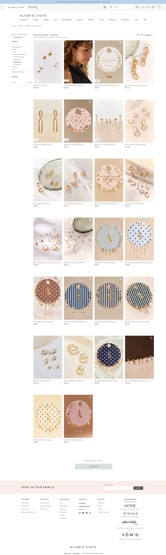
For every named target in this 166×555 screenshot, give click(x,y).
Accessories (125, 20)
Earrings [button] (14, 52)
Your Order (25, 499)
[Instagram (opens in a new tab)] (80, 513)
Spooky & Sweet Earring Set (74, 144)
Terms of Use (67, 553)
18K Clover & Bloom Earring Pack (106, 204)
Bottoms (91, 20)
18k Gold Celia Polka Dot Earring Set (138, 263)
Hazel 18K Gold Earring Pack (43, 322)
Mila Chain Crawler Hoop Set (105, 144)
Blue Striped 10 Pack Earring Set (75, 322)
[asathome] (130, 504)
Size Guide (62, 509)
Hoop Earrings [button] (17, 59)
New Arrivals (23, 20)
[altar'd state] (33, 16)
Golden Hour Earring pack (134, 204)
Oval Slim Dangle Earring (42, 144)
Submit (138, 488)
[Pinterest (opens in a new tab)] (86, 513)
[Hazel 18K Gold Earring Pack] (47, 298)
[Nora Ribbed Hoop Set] (47, 180)
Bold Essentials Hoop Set (42, 381)
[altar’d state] (16, 7)
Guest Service (64, 499)
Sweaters (80, 20)
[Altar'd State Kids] (130, 522)
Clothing (35, 20)
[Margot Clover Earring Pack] (78, 239)
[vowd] (130, 534)
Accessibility (63, 518)
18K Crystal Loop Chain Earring (136, 85)
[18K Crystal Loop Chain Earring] (139, 61)
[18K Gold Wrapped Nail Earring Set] (139, 357)
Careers (100, 509)
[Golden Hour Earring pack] (139, 180)
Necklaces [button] (14, 67)
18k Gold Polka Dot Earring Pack (106, 381)
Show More (93, 466)
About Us (101, 499)
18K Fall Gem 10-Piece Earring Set (106, 85)
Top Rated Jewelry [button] (16, 47)
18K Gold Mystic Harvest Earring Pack (46, 263)
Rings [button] (13, 69)
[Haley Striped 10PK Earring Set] (109, 298)
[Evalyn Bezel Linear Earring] (78, 61)
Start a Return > (25, 503)
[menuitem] (23, 20)
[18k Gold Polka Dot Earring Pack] (109, 357)
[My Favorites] (137, 7)
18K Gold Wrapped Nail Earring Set (137, 381)
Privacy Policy (76, 553)
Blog (99, 506)
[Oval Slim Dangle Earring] (47, 121)
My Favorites (43, 509)
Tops (55, 20)
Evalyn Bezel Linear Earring (73, 85)
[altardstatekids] (33, 7)
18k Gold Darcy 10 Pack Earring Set (137, 322)
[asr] (130, 513)
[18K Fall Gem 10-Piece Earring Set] (109, 61)
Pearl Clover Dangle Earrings (135, 144)
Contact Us (83, 499)
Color (14, 82)
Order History (24, 509)
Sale (145, 20)
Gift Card (62, 515)
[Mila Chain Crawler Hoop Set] (109, 121)
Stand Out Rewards (45, 506)
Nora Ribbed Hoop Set (41, 204)
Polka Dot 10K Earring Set (42, 440)
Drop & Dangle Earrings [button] (20, 54)
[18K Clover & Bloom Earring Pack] (109, 180)
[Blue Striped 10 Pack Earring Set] (78, 298)
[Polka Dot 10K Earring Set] (47, 416)
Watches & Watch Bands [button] (18, 72)
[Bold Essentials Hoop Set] (47, 357)
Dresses (46, 20)
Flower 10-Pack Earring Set (73, 440)
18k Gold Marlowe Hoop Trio (74, 204)
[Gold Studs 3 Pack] (47, 61)
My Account (44, 499)
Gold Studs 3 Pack (39, 85)
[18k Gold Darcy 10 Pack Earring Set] (139, 298)
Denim (102, 20)
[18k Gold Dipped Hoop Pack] (78, 357)
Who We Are (101, 503)
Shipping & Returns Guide (28, 512)
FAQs (61, 503)
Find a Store (18, 37)
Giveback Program (84, 506)
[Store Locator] (104, 7)
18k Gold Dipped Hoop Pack (74, 381)
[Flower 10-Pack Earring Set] (78, 416)
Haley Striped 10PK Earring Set (105, 322)
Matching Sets (67, 20)
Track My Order (25, 506)
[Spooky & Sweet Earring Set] (78, 121)
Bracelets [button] (14, 49)
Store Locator (63, 512)
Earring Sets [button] (17, 62)
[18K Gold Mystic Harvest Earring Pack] (47, 239)
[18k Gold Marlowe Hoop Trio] (78, 180)
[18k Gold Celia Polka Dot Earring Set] (139, 239)
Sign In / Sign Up (44, 503)
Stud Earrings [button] (17, 64)
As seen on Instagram (103, 512)
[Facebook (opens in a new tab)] (83, 513)
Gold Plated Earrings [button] (19, 57)
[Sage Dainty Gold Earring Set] (109, 239)
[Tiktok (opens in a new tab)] (90, 513)
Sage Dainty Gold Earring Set (105, 263)
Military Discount (64, 506)
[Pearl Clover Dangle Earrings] (139, 121)
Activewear (112, 20)
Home (136, 20)
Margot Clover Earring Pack (74, 263)
